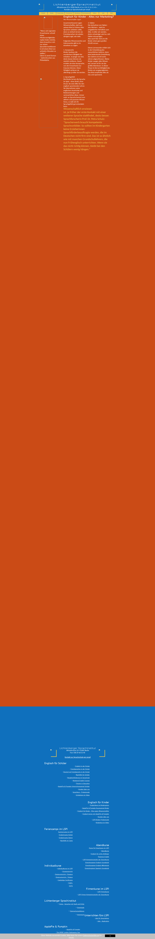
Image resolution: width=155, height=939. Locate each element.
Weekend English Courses (81, 781)
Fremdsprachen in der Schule (80, 769)
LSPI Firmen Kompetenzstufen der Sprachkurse (93, 895)
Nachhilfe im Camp (66, 841)
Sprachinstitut (89, 4)
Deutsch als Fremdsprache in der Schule (76, 772)
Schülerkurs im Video (83, 795)
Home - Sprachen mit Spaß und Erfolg (71, 904)
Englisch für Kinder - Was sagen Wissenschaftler (93, 811)
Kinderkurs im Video (102, 823)
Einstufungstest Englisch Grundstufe (97, 863)
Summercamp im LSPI (65, 832)
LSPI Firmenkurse (103, 892)
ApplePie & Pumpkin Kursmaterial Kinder (95, 808)
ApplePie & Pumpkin (73, 930)
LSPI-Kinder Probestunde (100, 820)
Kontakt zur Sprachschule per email (77, 10)
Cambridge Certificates (65, 880)
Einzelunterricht (67, 872)
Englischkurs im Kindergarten (99, 805)
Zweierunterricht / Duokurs (64, 874)
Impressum (80, 915)
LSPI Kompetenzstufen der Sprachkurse (96, 860)
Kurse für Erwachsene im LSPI (99, 848)
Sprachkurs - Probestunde (81, 792)
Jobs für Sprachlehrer (102, 918)
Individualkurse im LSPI (65, 869)
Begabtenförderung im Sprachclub (78, 778)
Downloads (80, 908)
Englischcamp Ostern (66, 838)
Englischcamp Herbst (66, 835)
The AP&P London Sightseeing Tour (68, 932)
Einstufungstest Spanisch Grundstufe (97, 868)
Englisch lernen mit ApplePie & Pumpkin (96, 814)
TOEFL (70, 883)
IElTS (71, 886)
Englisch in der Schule (82, 766)
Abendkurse (105, 851)
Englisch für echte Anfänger (100, 854)
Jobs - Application (103, 921)
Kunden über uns (84, 789)
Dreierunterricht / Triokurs (64, 877)
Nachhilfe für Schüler (83, 775)
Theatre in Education (83, 784)
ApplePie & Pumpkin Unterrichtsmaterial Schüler (74, 787)
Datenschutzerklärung (77, 911)
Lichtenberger (65, 4)
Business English (103, 857)
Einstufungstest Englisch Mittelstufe (97, 866)
